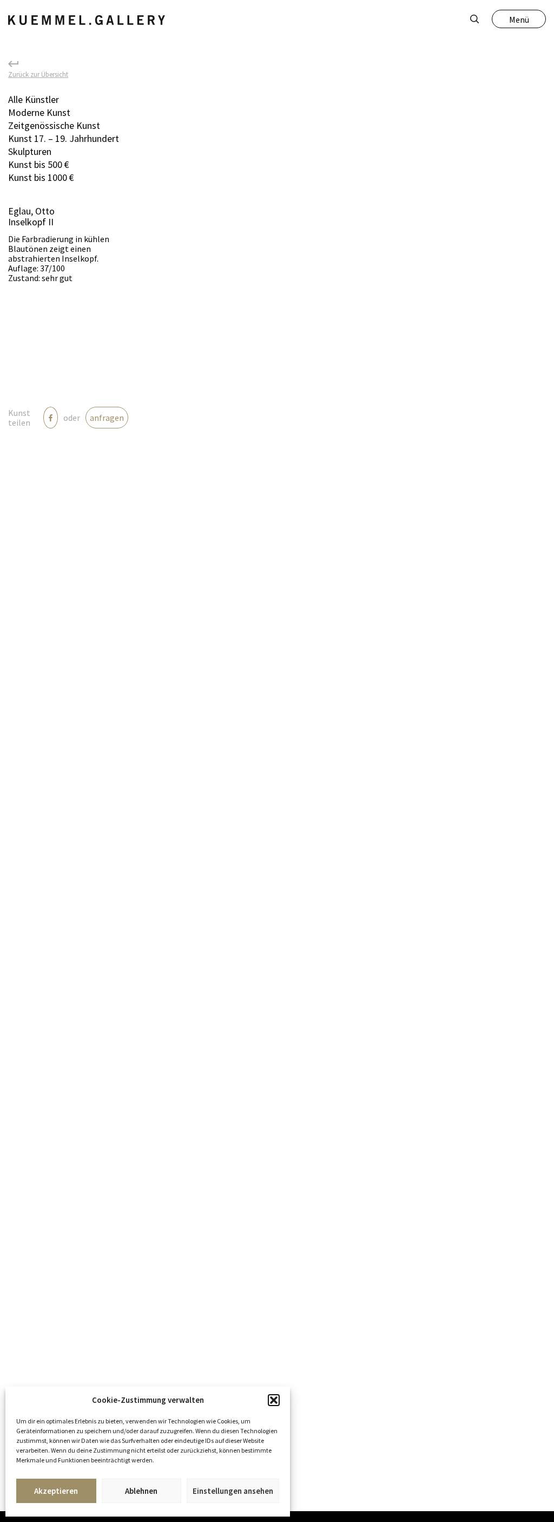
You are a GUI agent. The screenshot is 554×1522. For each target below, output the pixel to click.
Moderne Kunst (39, 112)
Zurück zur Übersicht (38, 74)
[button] (273, 1400)
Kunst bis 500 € (38, 164)
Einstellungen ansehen (233, 1491)
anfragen (107, 417)
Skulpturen (29, 151)
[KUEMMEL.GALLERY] (86, 20)
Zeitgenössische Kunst (54, 125)
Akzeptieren (56, 1491)
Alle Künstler (33, 99)
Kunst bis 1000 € (41, 177)
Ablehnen (141, 1491)
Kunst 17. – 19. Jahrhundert (63, 138)
